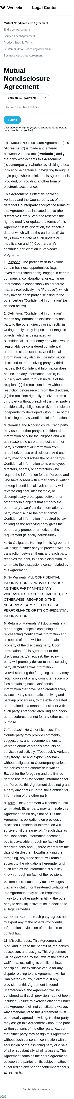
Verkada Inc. (45, 1089)
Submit (12, 119)
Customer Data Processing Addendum (28, 49)
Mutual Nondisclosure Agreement (26, 23)
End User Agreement (17, 29)
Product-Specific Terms (18, 42)
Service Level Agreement (19, 36)
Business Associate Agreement (23, 55)
